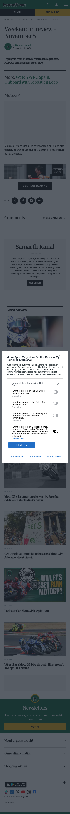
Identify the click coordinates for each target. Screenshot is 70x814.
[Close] (62, 358)
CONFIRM (22, 445)
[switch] (55, 392)
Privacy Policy (53, 456)
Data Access (35, 456)
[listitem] (35, 384)
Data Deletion (17, 456)
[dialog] (35, 407)
